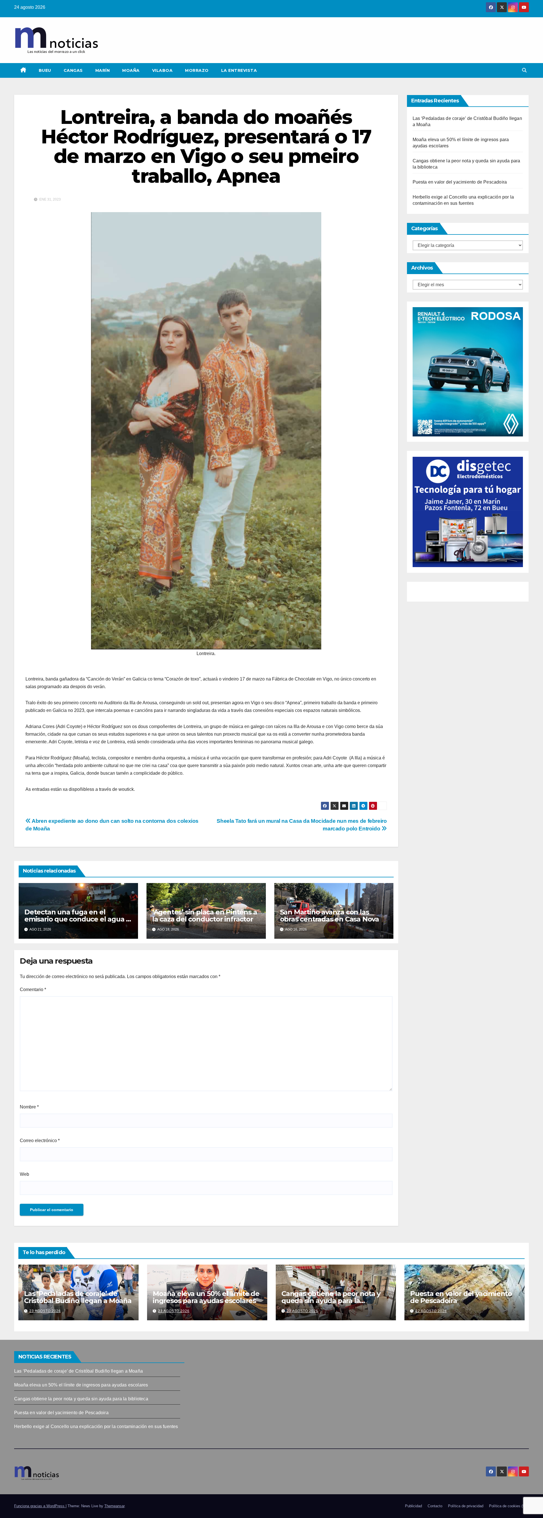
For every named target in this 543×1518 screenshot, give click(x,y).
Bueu (45, 70)
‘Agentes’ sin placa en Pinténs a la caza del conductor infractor (204, 915)
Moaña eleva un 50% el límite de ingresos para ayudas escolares (206, 1297)
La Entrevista (239, 70)
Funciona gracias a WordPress (40, 1506)
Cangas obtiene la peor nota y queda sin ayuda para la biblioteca (330, 1300)
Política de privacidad (465, 1506)
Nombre (29, 1106)
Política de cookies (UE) (509, 1506)
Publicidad (413, 1506)
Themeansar (114, 1506)
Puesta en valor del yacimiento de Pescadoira (460, 182)
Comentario (33, 989)
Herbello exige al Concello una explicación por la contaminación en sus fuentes (96, 1426)
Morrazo (197, 70)
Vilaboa (162, 70)
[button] (524, 70)
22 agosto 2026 (431, 1311)
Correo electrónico (40, 1140)
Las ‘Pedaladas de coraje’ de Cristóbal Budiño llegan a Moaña (78, 1297)
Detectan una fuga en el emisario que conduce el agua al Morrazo (78, 919)
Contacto (435, 1506)
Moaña (131, 70)
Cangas (73, 70)
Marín (102, 70)
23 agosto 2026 (45, 1311)
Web (24, 1174)
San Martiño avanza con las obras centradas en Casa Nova (329, 915)
